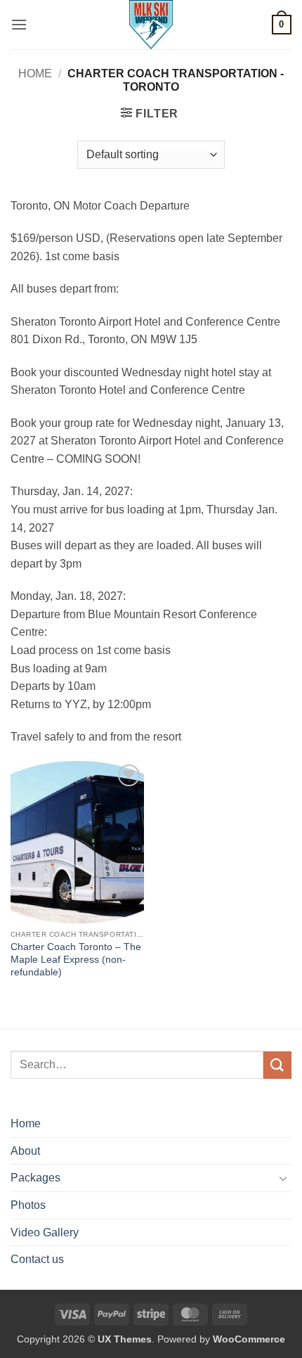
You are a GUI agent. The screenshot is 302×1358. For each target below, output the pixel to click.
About (25, 1151)
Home (35, 73)
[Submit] (277, 1065)
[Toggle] (283, 1178)
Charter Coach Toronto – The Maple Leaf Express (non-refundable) (76, 959)
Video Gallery (45, 1232)
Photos (28, 1205)
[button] (19, 24)
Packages (35, 1178)
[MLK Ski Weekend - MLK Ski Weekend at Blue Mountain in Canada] (151, 24)
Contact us (37, 1259)
